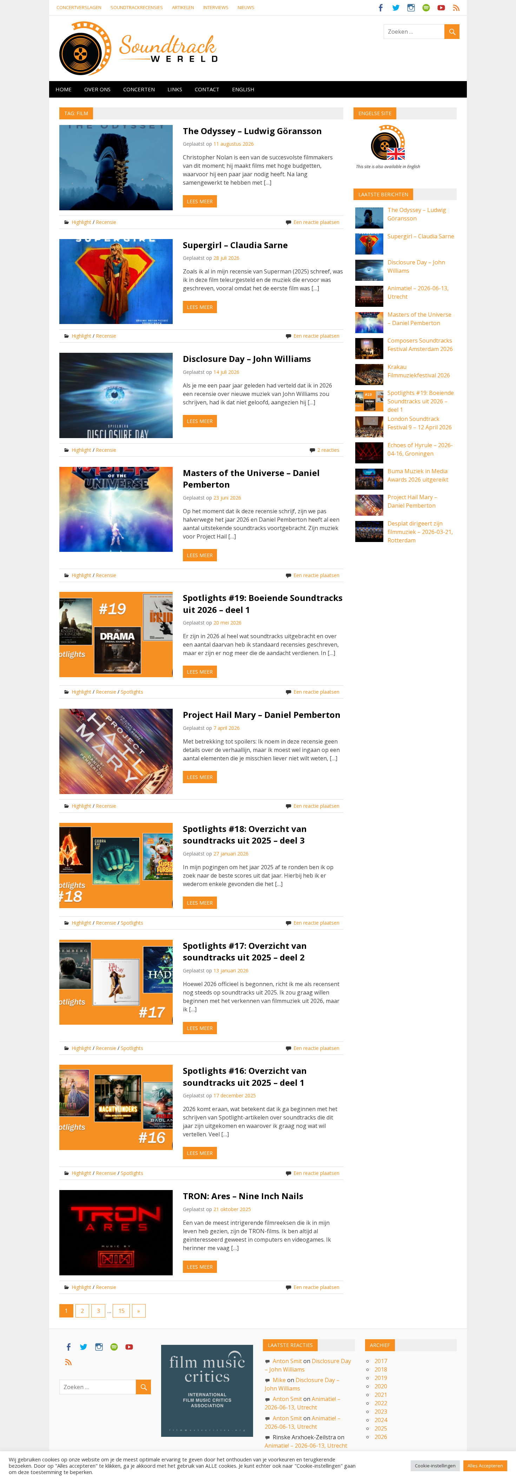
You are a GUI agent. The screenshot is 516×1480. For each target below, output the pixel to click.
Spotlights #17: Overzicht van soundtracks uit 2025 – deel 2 (245, 951)
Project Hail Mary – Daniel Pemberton (261, 714)
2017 (381, 1361)
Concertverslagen (79, 7)
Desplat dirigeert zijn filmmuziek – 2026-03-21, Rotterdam (420, 532)
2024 (381, 1420)
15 (121, 1311)
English (243, 89)
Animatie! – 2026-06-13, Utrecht (306, 1445)
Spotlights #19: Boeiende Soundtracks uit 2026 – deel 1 (421, 401)
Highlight (81, 222)
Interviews (216, 7)
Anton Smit (287, 1361)
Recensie (106, 222)
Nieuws (246, 7)
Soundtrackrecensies (137, 7)
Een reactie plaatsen (316, 222)
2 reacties (328, 450)
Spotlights (132, 691)
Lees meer (200, 201)
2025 (381, 1428)
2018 (381, 1369)
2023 (381, 1411)
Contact (207, 89)
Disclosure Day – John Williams (247, 358)
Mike (279, 1380)
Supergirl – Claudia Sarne (235, 245)
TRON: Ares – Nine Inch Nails (243, 1196)
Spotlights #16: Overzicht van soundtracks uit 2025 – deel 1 (245, 1076)
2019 (381, 1378)
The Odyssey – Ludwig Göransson (252, 131)
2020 (381, 1386)
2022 (381, 1403)
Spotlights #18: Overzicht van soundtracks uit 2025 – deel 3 (245, 834)
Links (174, 89)
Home (63, 89)
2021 (381, 1395)
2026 (381, 1437)
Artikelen (183, 7)
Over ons (97, 89)
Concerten (139, 89)
